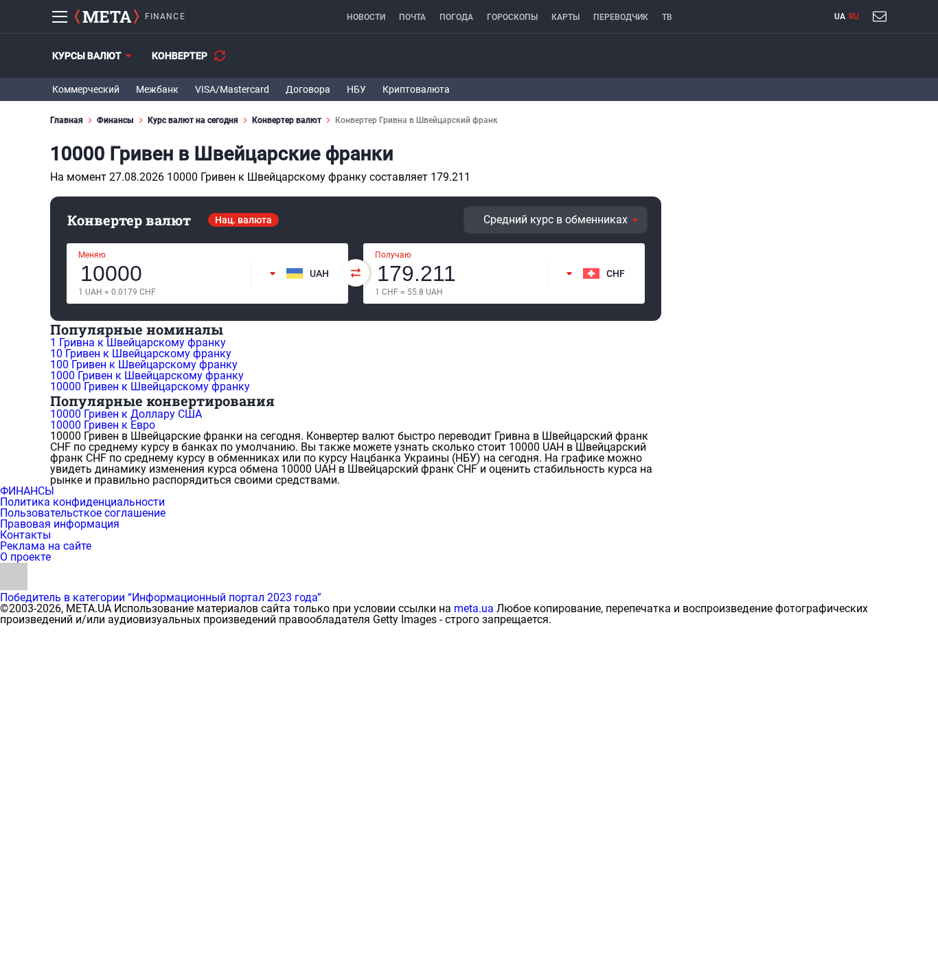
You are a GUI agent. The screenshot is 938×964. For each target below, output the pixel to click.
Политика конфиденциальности (82, 501)
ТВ (667, 17)
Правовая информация (59, 523)
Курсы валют (87, 55)
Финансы (115, 120)
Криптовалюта (416, 89)
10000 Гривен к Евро (102, 424)
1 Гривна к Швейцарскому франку (138, 342)
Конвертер (179, 55)
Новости (366, 17)
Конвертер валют (286, 120)
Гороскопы (512, 17)
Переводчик (620, 17)
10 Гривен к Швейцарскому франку (140, 353)
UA (839, 16)
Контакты (25, 534)
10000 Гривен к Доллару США (126, 414)
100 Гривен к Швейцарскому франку (144, 364)
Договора (308, 89)
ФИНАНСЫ (27, 490)
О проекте (25, 556)
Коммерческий (85, 89)
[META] (106, 16)
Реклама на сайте (45, 545)
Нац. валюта (243, 219)
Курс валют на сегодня (193, 120)
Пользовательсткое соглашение (82, 512)
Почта (412, 17)
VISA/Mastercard (232, 89)
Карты (565, 17)
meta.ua (474, 608)
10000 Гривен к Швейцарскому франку (150, 386)
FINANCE (165, 16)
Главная (66, 120)
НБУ (356, 89)
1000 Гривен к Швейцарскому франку (147, 375)
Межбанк (157, 89)
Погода (456, 17)
